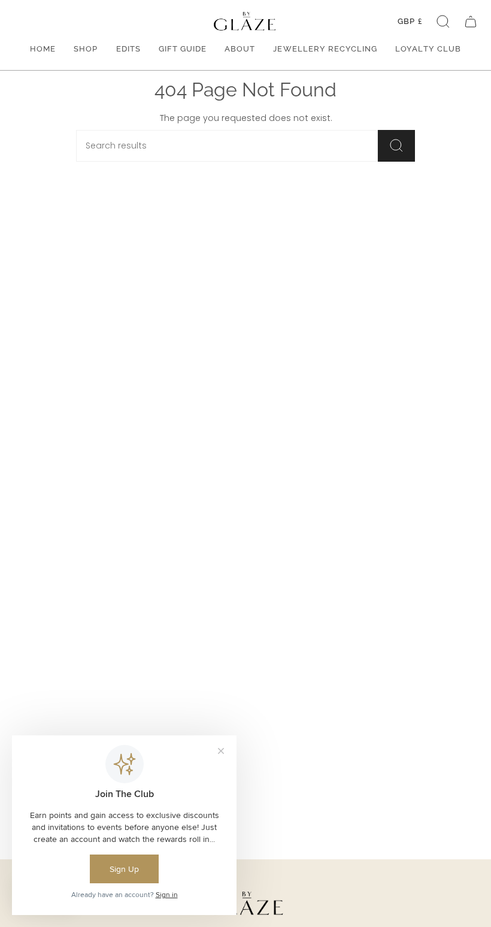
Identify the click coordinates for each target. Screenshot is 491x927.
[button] (443, 21)
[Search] (396, 146)
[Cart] (470, 21)
